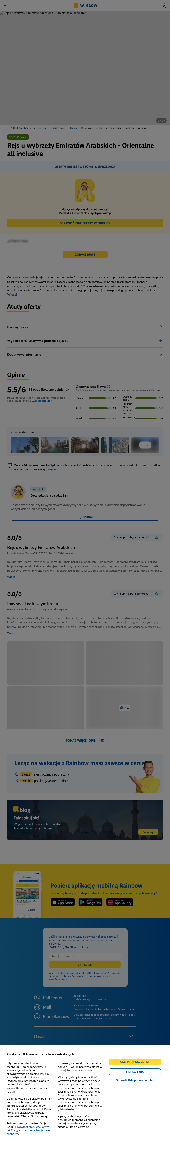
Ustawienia (142, 1072)
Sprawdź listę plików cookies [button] (135, 1080)
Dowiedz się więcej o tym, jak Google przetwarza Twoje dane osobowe (28, 1130)
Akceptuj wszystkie (137, 1062)
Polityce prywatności (80, 1070)
